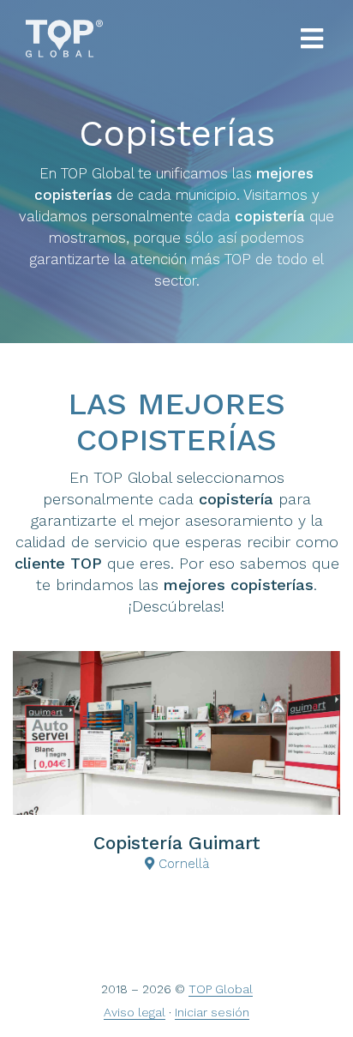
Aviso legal (134, 1012)
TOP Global (220, 989)
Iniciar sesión (212, 1012)
